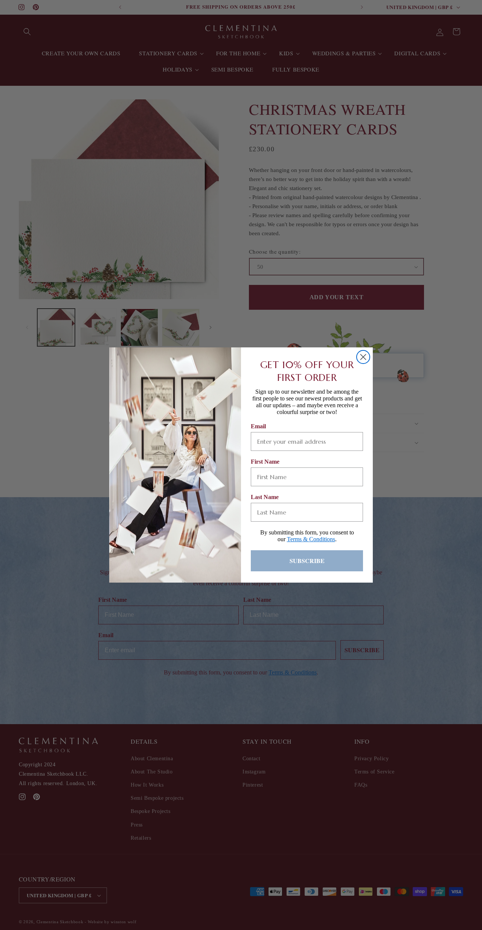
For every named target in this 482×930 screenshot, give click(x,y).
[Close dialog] (363, 357)
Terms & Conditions (311, 539)
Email (258, 426)
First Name (265, 461)
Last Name (265, 497)
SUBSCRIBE (307, 560)
